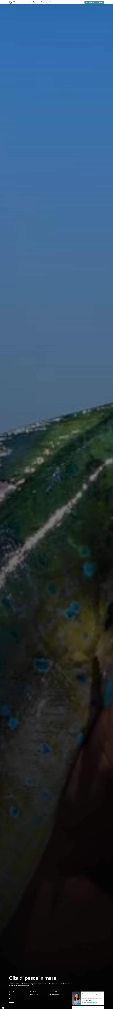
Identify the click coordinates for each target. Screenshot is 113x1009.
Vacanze (22, 2)
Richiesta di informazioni (94, 2)
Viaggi (15, 2)
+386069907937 (88, 1000)
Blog (50, 2)
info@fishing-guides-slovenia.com (92, 998)
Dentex (11, 1002)
